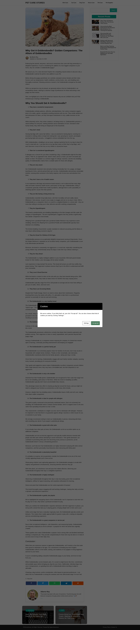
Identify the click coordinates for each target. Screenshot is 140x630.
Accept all (95, 323)
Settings (86, 323)
